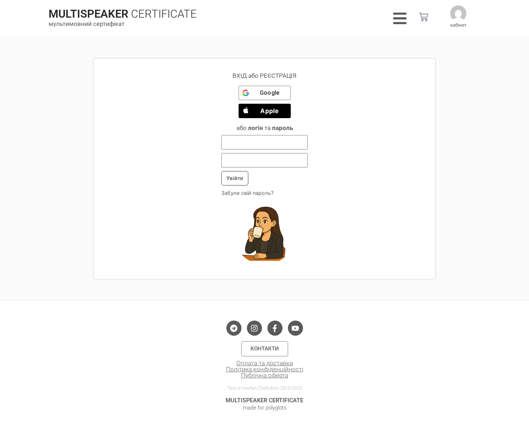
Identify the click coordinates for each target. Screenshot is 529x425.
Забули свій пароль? (247, 193)
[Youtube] (295, 328)
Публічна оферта (264, 375)
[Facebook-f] (274, 328)
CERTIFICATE (164, 14)
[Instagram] (254, 328)
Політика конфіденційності (264, 369)
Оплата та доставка (264, 363)
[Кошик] (423, 17)
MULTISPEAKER (88, 14)
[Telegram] (233, 328)
